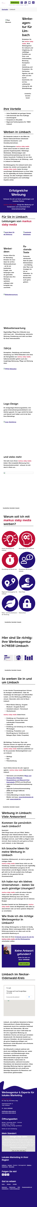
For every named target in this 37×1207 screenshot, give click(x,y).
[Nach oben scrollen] (33, 1203)
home (3, 1184)
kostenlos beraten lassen (28, 96)
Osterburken (5, 1166)
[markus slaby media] (3, 2)
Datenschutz (12, 1187)
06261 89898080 (8, 1108)
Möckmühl (11, 1166)
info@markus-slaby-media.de (9, 1111)
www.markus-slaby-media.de (9, 1113)
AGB (19, 1187)
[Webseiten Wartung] (18, 308)
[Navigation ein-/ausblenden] (33, 2)
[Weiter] (14, 21)
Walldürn (29, 1165)
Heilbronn (4, 1165)
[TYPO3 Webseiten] (18, 382)
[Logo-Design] (18, 435)
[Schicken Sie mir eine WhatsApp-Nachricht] (21, 2)
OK (29, 997)
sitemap (9, 1184)
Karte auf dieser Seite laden (18, 1150)
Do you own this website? (12, 997)
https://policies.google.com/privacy (18, 1147)
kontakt (15, 1184)
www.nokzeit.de (15, 799)
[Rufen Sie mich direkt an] (25, 2)
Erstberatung (15, 2)
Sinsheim (10, 1165)
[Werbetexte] (28, 236)
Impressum (4, 1187)
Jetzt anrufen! (24, 964)
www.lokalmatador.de (26, 797)
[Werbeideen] (10, 237)
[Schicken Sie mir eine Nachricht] (29, 2)
